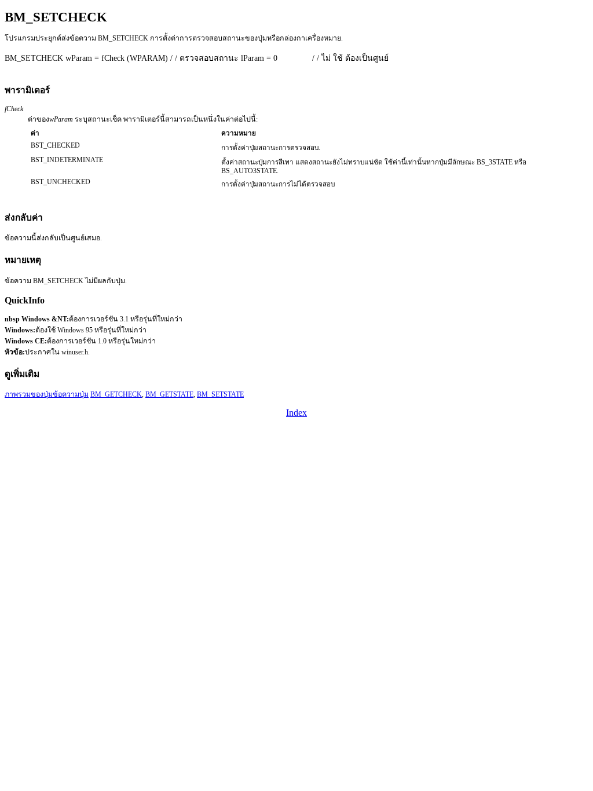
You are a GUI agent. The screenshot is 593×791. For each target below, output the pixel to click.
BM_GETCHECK (116, 394)
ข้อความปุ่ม (71, 394)
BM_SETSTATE (220, 394)
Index (296, 413)
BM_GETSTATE (169, 394)
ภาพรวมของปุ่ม (29, 394)
